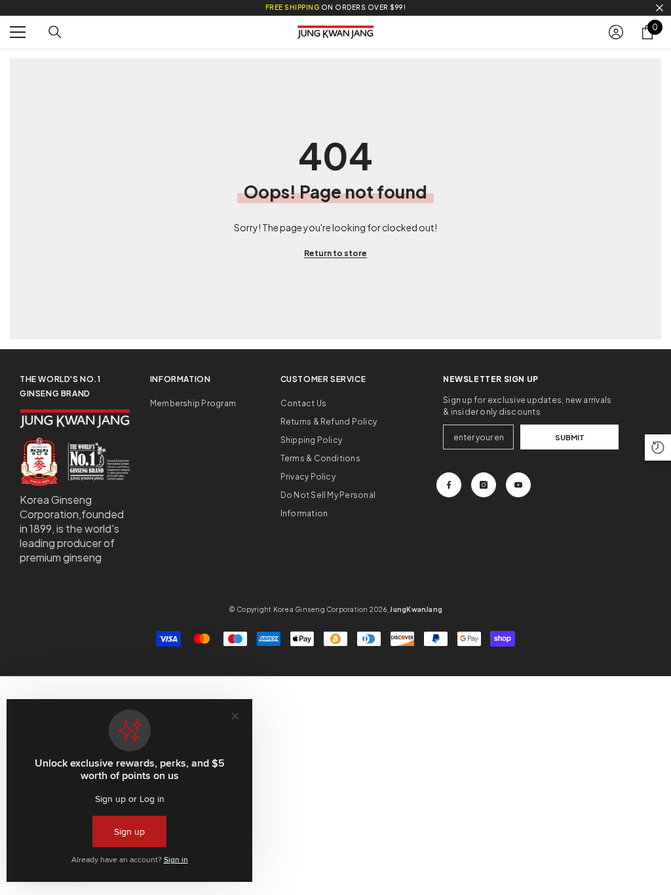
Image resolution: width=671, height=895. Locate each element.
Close (659, 8)
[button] (658, 447)
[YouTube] (518, 484)
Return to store (335, 253)
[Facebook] (448, 484)
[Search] (55, 32)
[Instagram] (483, 484)
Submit (570, 437)
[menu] (18, 32)
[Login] (616, 32)
